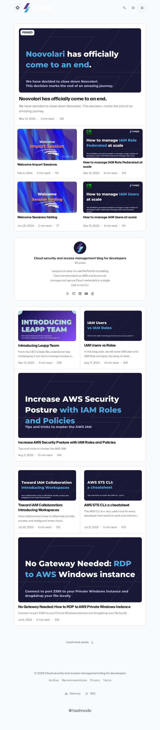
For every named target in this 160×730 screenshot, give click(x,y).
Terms (107, 680)
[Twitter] (67, 293)
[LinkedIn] (80, 293)
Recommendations (74, 680)
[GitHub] (74, 293)
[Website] (92, 293)
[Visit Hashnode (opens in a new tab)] (80, 710)
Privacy (95, 680)
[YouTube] (86, 293)
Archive (54, 680)
